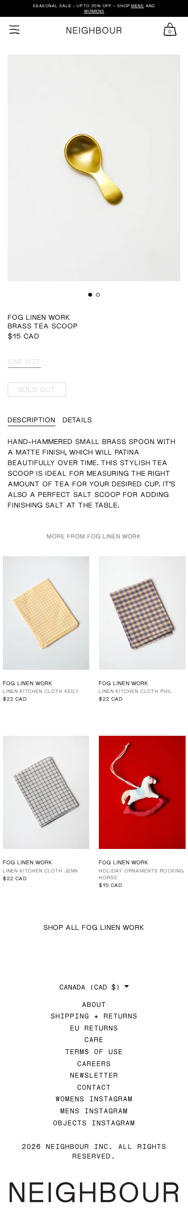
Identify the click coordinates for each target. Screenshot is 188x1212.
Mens (137, 5)
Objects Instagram (94, 1123)
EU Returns (94, 1028)
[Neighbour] (94, 30)
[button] (90, 295)
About (94, 1004)
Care (94, 1039)
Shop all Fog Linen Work (94, 927)
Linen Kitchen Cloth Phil (136, 691)
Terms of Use (94, 1051)
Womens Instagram (94, 1099)
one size (24, 361)
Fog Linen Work (39, 317)
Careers (94, 1063)
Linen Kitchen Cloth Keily (41, 691)
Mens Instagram (94, 1111)
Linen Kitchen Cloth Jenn (40, 870)
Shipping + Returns (94, 1016)
